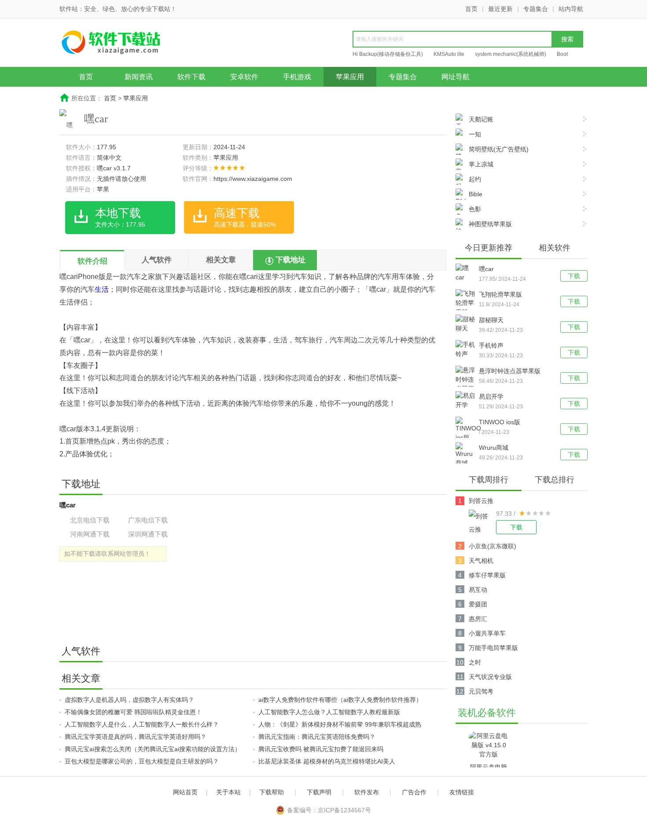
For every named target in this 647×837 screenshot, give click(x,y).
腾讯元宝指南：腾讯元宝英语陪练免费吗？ (316, 736)
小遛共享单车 (487, 633)
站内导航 (571, 8)
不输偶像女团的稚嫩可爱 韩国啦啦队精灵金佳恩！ (133, 712)
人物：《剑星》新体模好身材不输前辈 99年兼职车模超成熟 (339, 724)
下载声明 (319, 792)
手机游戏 (297, 77)
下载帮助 (271, 792)
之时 (475, 662)
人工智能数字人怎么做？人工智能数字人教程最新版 (329, 712)
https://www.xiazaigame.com (252, 178)
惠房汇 (478, 618)
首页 (471, 8)
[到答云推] (482, 522)
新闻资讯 (139, 77)
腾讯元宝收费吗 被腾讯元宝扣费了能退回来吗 (320, 749)
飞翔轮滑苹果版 (500, 294)
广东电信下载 (148, 520)
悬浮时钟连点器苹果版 (509, 370)
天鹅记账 (481, 119)
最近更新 (500, 8)
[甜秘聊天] (467, 324)
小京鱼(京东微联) (492, 546)
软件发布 (366, 792)
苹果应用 (350, 77)
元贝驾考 (481, 691)
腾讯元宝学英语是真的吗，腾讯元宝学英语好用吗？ (135, 736)
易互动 (478, 589)
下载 (574, 275)
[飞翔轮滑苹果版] (467, 303)
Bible (475, 194)
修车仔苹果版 (487, 575)
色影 (475, 209)
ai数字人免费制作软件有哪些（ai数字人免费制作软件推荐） (340, 699)
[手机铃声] (467, 349)
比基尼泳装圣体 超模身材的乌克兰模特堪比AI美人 (326, 761)
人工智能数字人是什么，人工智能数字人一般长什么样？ (142, 724)
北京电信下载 (90, 520)
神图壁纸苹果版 (490, 224)
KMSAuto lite (449, 54)
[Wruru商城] (467, 455)
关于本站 (228, 792)
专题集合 (535, 8)
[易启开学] (467, 400)
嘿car (486, 268)
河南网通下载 (90, 534)
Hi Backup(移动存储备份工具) (388, 54)
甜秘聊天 (491, 319)
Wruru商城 (493, 447)
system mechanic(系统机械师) (510, 54)
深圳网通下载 (148, 534)
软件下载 (191, 77)
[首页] (127, 43)
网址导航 (455, 77)
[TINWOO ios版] (467, 429)
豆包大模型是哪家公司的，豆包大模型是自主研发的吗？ (142, 761)
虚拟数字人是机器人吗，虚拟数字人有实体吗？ (129, 699)
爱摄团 (478, 604)
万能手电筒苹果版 (493, 647)
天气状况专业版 (490, 676)
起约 (475, 179)
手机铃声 (491, 345)
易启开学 (491, 396)
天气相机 (481, 560)
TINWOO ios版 (499, 422)
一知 (475, 134)
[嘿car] (467, 273)
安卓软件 (244, 77)
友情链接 (461, 792)
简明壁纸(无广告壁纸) (499, 149)
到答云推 (481, 500)
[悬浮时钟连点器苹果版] (467, 384)
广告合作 (414, 792)
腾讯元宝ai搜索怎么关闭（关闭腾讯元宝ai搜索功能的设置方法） (153, 749)
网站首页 (185, 792)
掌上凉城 (481, 164)
